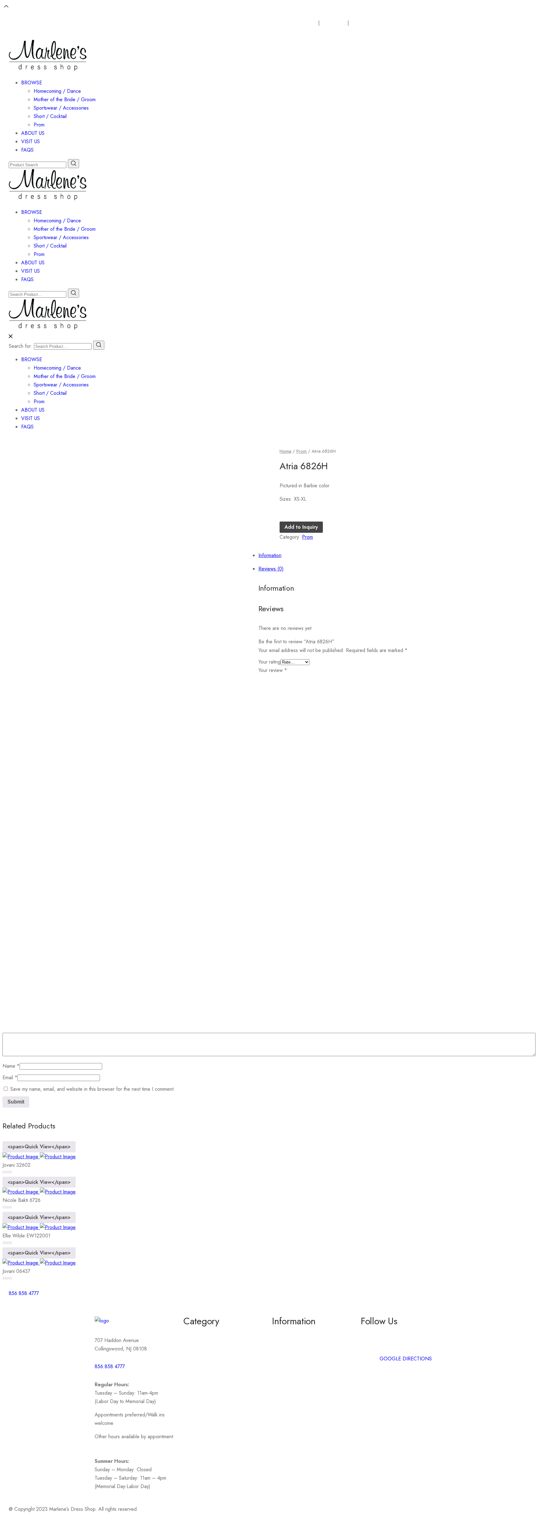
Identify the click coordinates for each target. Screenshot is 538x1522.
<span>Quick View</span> (39, 1146)
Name (11, 1066)
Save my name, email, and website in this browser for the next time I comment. (92, 1089)
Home (285, 451)
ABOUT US (33, 133)
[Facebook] (280, 1297)
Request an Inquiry (297, 22)
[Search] (98, 345)
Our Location (369, 22)
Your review (272, 670)
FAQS (27, 150)
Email (9, 1077)
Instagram (371, 1345)
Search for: (20, 346)
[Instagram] (297, 1297)
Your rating (269, 661)
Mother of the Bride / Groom (65, 99)
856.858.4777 (110, 1366)
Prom (39, 124)
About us (281, 1334)
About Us (336, 22)
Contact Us (283, 1345)
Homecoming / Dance (57, 91)
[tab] (275, 503)
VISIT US (30, 141)
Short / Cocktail (50, 116)
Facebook (371, 1334)
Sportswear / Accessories (61, 107)
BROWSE (31, 82)
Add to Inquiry (301, 527)
